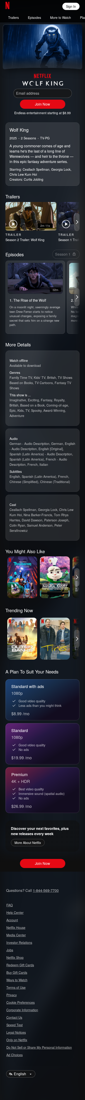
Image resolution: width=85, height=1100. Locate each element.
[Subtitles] (75, 60)
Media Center (16, 935)
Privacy (11, 995)
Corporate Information (22, 1010)
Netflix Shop (15, 957)
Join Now (42, 104)
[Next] (77, 222)
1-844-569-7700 (46, 890)
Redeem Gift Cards (20, 965)
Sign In (71, 6)
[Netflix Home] (22, 6)
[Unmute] (20, 60)
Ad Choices (14, 1055)
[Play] (10, 60)
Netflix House (15, 927)
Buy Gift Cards (16, 972)
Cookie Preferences (20, 1002)
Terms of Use (16, 987)
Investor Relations (19, 942)
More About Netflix (28, 842)
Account (12, 920)
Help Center (15, 912)
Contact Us (14, 1017)
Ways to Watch (16, 980)
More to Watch (60, 17)
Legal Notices (16, 1032)
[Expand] (64, 60)
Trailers (13, 17)
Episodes (34, 17)
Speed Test (14, 1025)
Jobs (9, 950)
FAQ (9, 905)
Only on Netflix (16, 1040)
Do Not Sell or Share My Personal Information (39, 1047)
